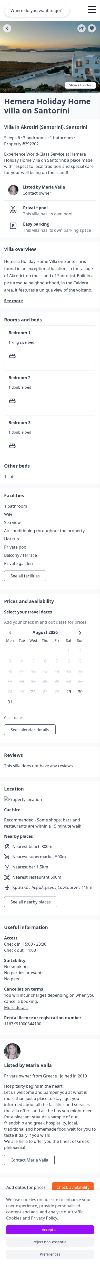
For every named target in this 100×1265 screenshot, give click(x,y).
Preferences (50, 1254)
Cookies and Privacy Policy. (32, 1218)
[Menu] (92, 10)
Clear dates (14, 717)
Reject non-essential (50, 1241)
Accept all (50, 1229)
